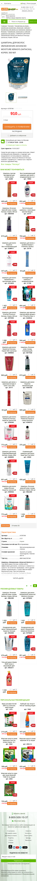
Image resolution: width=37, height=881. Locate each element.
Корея (22, 541)
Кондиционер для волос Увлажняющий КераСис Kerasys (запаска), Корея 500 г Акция (9, 631)
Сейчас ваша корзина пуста (16, 17)
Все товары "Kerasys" (10, 164)
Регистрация (31, 3)
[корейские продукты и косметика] (2, 7)
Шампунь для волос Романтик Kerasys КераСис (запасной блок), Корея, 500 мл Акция (9, 420)
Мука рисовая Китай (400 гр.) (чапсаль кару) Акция (9, 705)
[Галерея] (31, 585)
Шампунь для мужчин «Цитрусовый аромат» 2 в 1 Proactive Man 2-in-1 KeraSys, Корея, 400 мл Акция (27, 316)
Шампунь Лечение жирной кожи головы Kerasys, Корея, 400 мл (9, 210)
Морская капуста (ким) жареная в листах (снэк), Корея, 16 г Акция (9, 741)
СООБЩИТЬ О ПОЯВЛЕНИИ (17, 126)
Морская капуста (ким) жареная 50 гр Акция (27, 739)
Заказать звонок (27, 11)
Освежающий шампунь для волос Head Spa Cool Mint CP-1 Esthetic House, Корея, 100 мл (27, 455)
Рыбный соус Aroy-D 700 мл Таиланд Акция (27, 705)
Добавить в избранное (18, 135)
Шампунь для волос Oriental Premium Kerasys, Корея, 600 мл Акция (9, 315)
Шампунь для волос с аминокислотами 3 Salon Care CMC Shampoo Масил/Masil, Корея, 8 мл (9, 385)
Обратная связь (19, 821)
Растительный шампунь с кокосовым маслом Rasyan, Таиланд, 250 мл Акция (27, 211)
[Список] (27, 585)
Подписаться (18, 861)
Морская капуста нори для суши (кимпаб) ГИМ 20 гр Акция (9, 775)
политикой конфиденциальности (11, 874)
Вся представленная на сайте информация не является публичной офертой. (18, 826)
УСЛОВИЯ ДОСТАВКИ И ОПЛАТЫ (16, 145)
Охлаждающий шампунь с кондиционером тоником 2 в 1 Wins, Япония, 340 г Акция (27, 281)
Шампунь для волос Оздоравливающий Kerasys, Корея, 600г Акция (9, 454)
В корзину (12, 203)
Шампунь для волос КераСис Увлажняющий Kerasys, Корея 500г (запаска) (27, 385)
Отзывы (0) (15, 525)
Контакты (7, 3)
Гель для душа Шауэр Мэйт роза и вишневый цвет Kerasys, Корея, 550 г (9, 665)
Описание (5, 525)
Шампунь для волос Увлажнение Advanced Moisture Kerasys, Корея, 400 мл (27, 595)
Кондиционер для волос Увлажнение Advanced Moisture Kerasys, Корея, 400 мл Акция (27, 631)
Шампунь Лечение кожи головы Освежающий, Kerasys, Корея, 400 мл (27, 350)
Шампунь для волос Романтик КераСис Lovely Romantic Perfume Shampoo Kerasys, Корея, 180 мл (27, 420)
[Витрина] (35, 585)
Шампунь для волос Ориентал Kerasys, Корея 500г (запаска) (9, 349)
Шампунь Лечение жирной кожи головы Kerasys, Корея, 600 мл (27, 488)
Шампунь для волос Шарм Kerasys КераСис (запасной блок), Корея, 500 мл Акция (9, 490)
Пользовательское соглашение (18, 864)
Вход (23, 3)
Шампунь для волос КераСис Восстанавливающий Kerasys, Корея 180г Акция (9, 246)
